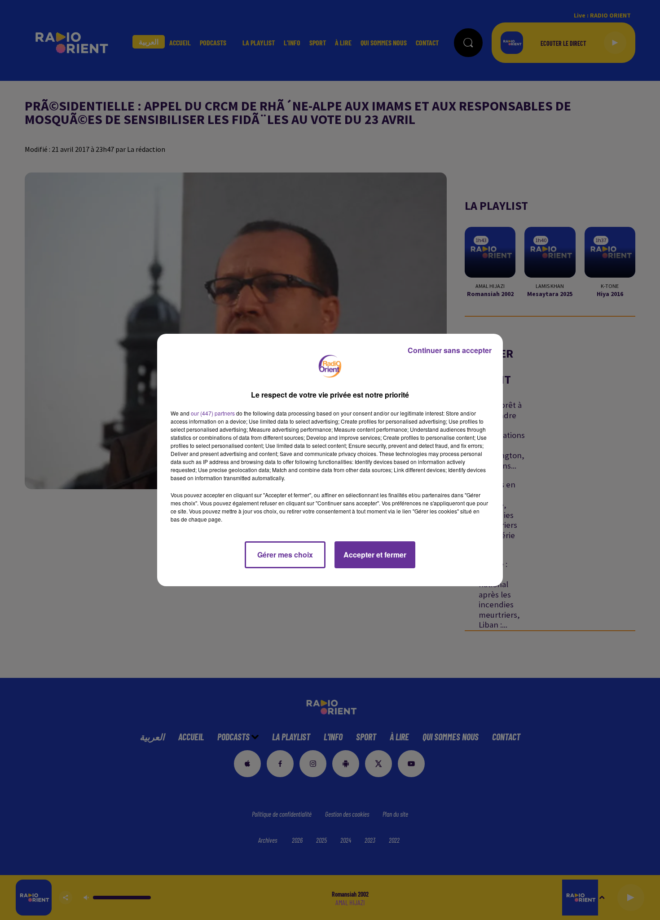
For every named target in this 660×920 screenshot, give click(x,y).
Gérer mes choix (285, 554)
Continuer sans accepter (450, 350)
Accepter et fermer (374, 554)
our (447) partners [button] (213, 413)
